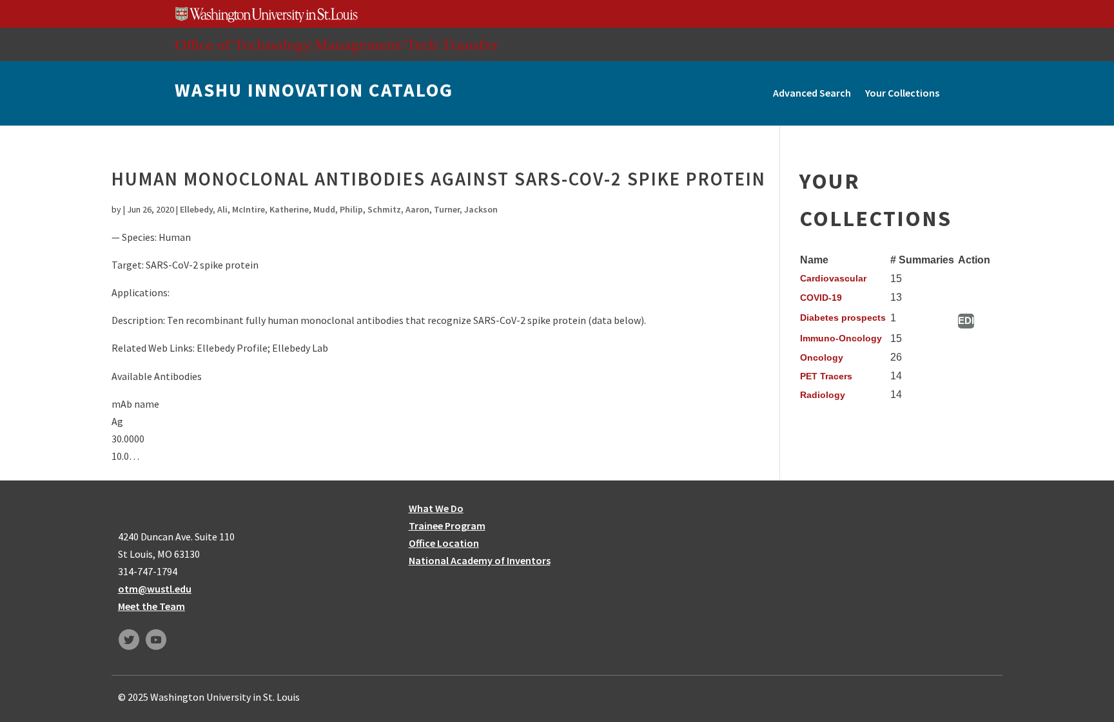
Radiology (822, 395)
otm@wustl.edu (154, 588)
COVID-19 (821, 297)
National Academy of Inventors (480, 560)
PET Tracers (826, 376)
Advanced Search (812, 92)
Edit (966, 320)
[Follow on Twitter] (129, 640)
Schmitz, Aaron (398, 209)
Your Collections (902, 92)
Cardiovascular (833, 278)
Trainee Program (447, 525)
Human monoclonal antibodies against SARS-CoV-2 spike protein (439, 179)
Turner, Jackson (466, 209)
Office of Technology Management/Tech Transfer (336, 45)
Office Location (444, 543)
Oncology (821, 357)
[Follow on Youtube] (156, 640)
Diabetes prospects (843, 317)
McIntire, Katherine (270, 209)
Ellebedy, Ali (204, 209)
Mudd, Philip (338, 209)
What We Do (436, 508)
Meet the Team (151, 606)
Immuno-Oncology (841, 338)
